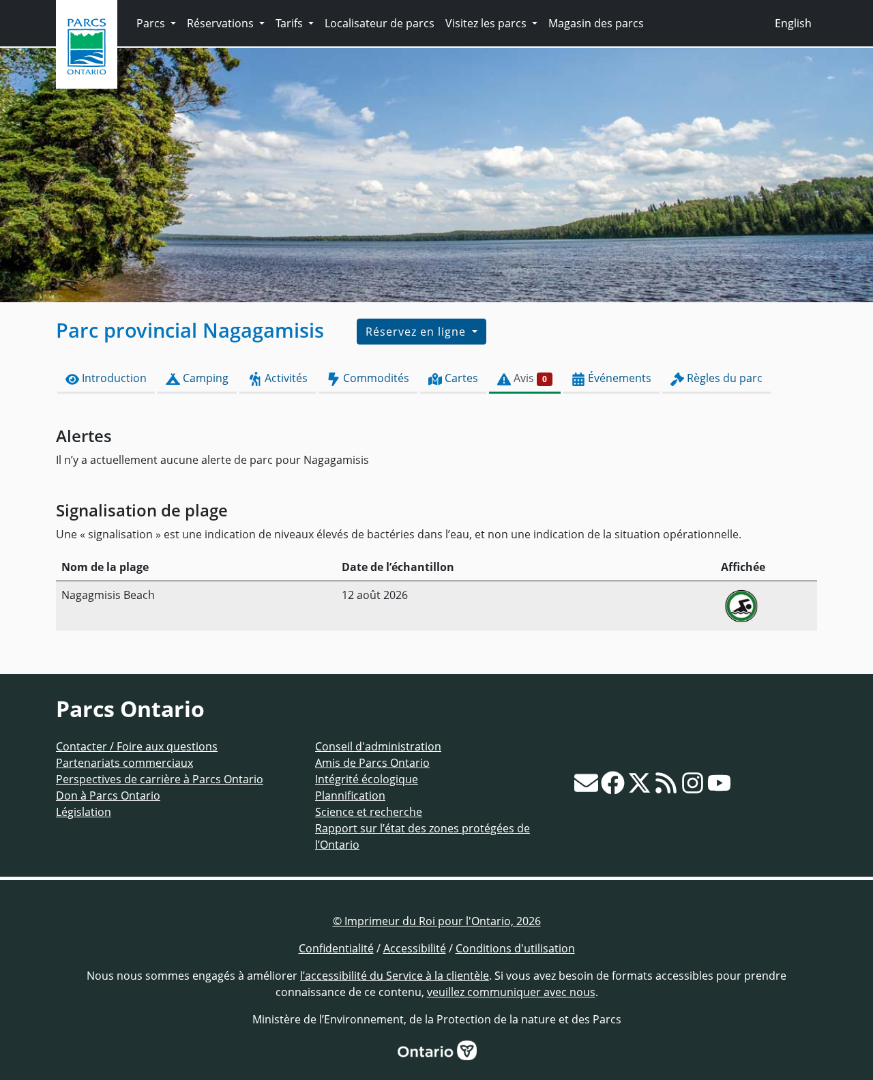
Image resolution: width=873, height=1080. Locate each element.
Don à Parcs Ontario (108, 795)
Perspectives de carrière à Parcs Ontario (159, 779)
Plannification (350, 795)
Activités (285, 377)
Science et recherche (368, 811)
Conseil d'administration (378, 746)
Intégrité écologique (366, 779)
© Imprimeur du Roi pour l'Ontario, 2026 (437, 921)
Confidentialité (336, 948)
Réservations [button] (221, 23)
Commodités (374, 377)
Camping (204, 377)
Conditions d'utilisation (515, 948)
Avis (529, 377)
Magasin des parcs (596, 23)
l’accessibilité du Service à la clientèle (394, 975)
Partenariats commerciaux (124, 762)
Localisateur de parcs (379, 23)
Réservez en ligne (417, 331)
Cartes (460, 377)
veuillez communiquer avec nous (511, 991)
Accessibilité (414, 948)
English (793, 23)
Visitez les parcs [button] (487, 23)
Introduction (113, 377)
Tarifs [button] (291, 23)
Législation (83, 811)
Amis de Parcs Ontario (372, 762)
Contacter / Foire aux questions (137, 746)
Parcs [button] (152, 23)
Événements (618, 377)
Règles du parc (723, 377)
